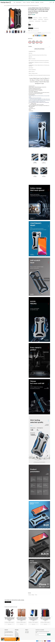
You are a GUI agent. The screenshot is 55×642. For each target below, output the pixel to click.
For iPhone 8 (40, 17)
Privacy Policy (28, 2)
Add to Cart (9, 624)
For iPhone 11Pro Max (37, 21)
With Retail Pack (31, 28)
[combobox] (9, 622)
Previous (4, 31)
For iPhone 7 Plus (35, 17)
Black (29, 24)
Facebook (27, 631)
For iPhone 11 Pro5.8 (31, 21)
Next (26, 31)
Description (30, 46)
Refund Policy (32, 2)
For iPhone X (30, 19)
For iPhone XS (35, 19)
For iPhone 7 (30, 17)
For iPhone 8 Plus (45, 17)
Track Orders (41, 2)
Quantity (29, 30)
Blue (32, 24)
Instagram (27, 632)
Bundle (29, 26)
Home (14, 2)
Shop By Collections (18, 2)
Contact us (24, 2)
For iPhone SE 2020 (44, 21)
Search (16, 631)
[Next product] (52, 617)
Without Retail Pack (36, 28)
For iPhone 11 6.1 (46, 19)
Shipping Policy (37, 2)
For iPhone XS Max (40, 19)
